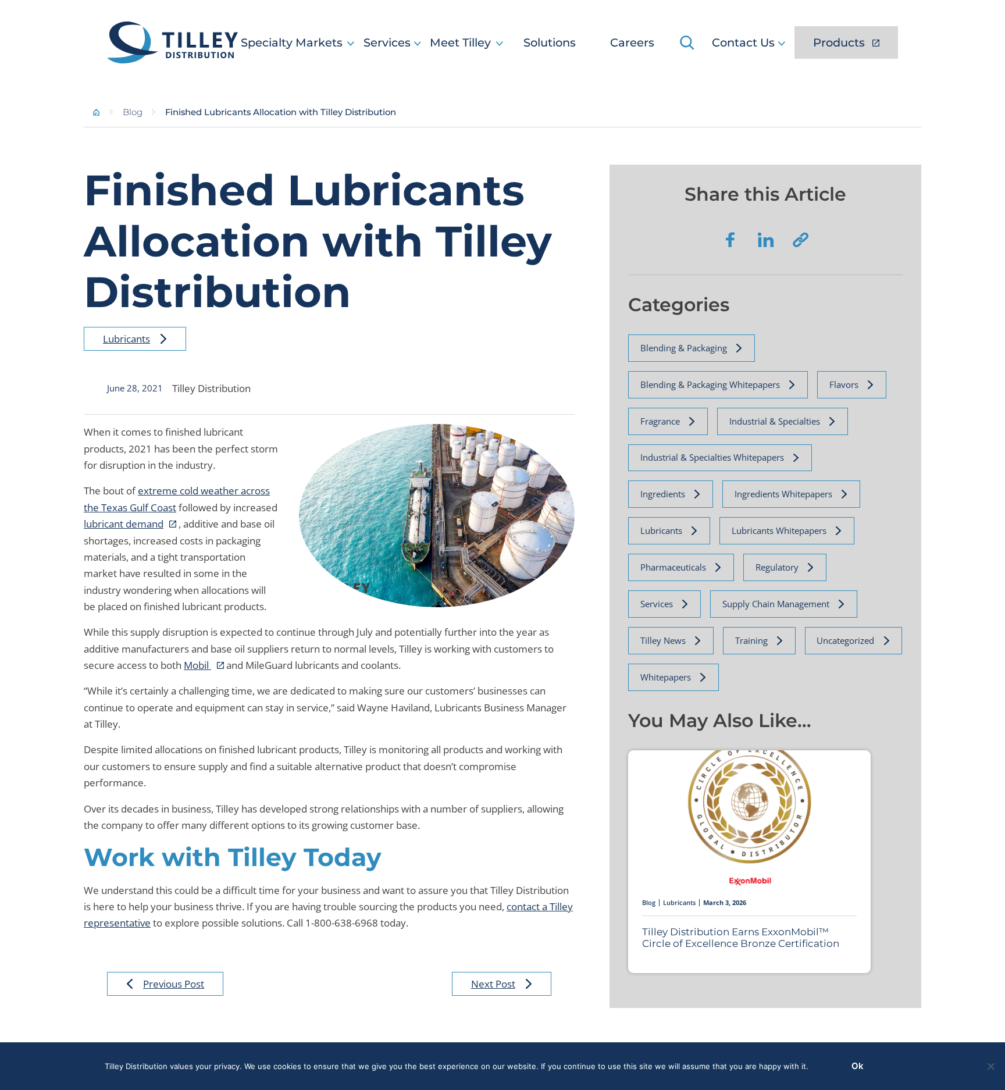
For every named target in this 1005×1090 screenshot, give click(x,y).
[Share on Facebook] (730, 240)
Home (96, 112)
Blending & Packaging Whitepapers (710, 384)
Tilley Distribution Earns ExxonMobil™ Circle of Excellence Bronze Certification (740, 937)
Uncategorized (845, 640)
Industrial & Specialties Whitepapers (712, 457)
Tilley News (663, 640)
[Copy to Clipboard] (800, 240)
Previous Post (173, 984)
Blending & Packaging (683, 348)
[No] (990, 1066)
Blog (132, 112)
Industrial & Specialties (774, 421)
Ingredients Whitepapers (783, 494)
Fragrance (660, 421)
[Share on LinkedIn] (765, 240)
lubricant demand (123, 523)
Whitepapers (665, 677)
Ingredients (662, 494)
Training (751, 640)
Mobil (197, 665)
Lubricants (126, 338)
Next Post (493, 984)
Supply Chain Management (775, 604)
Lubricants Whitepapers (779, 530)
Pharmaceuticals (673, 567)
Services (656, 604)
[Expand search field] (689, 42)
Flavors (843, 384)
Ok (857, 1066)
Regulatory (777, 567)
